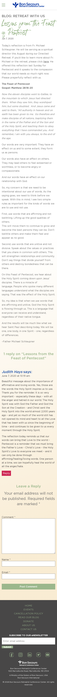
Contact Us (28, 629)
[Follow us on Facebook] (12, 655)
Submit (7, 647)
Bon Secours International (28, 678)
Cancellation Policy (28, 613)
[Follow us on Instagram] (20, 655)
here (46, 61)
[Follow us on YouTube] (47, 655)
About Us (28, 625)
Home (28, 605)
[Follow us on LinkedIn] (29, 655)
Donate (28, 621)
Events (28, 609)
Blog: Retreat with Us (23, 16)
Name (6, 559)
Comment (8, 517)
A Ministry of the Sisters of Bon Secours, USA (28, 675)
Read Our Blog (28, 617)
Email (6, 572)
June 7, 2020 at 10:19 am (16, 375)
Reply (6, 473)
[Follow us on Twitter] (38, 655)
